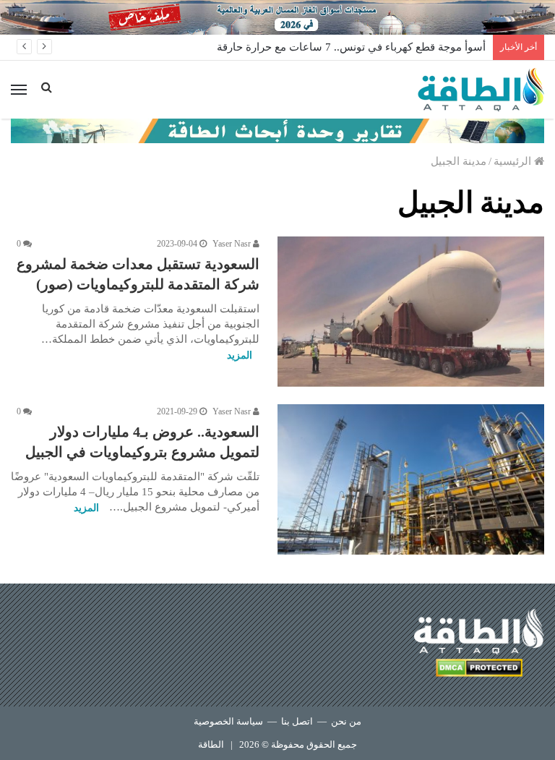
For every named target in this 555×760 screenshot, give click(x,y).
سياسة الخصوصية (228, 721)
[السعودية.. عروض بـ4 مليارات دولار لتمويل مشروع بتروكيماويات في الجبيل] (411, 479)
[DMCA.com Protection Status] (479, 670)
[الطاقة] (481, 89)
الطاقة (211, 744)
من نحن (346, 721)
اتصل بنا (297, 721)
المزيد (239, 355)
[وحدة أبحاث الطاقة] (277, 129)
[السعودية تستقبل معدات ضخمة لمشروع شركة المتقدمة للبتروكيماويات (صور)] (411, 311)
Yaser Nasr (232, 244)
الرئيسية (514, 161)
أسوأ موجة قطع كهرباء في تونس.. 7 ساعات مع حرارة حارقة (351, 47)
